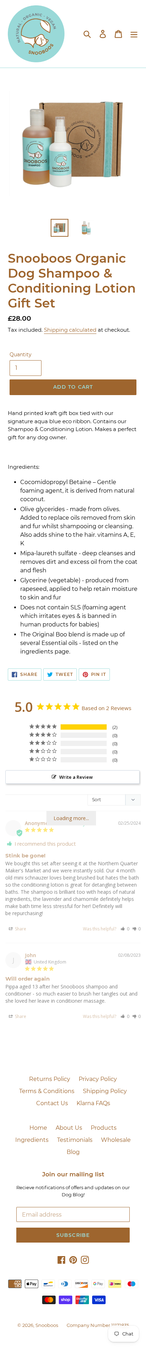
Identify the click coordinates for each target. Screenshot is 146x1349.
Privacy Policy (98, 1079)
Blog (73, 1152)
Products (104, 1127)
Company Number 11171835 (98, 1325)
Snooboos (46, 1325)
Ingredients (32, 1140)
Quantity (21, 354)
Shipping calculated (70, 329)
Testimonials (74, 1140)
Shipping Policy (105, 1091)
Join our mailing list (73, 1174)
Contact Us (52, 1103)
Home (38, 1127)
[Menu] (134, 34)
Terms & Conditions (46, 1091)
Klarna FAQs (93, 1103)
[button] (125, 929)
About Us (69, 1127)
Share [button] (20, 929)
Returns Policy (49, 1079)
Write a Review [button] (76, 777)
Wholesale (116, 1140)
